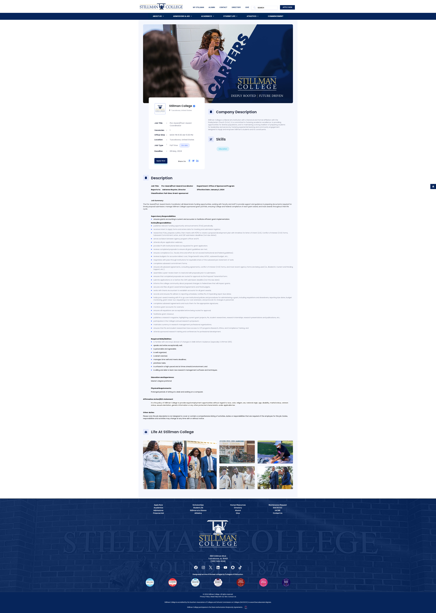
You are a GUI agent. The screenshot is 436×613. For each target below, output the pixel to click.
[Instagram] (203, 567)
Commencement (275, 16)
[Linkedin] (218, 567)
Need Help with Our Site (219, 597)
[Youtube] (225, 567)
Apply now (160, 161)
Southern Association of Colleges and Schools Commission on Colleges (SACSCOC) (219, 602)
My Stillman (198, 7)
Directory (236, 7)
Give (247, 7)
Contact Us (232, 597)
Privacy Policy (205, 597)
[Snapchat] (233, 567)
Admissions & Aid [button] (181, 16)
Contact (223, 7)
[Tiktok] (240, 567)
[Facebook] (196, 567)
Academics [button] (206, 16)
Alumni (212, 7)
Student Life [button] (229, 16)
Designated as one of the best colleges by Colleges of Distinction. (218, 574)
